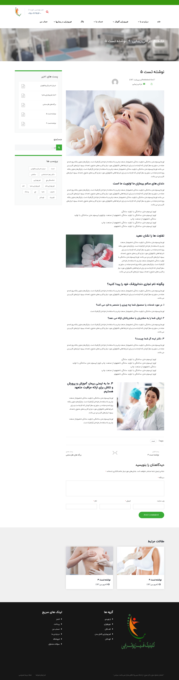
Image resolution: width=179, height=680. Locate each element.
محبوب (52, 191)
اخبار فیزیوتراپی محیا (49, 94)
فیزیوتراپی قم (50, 186)
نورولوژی (107, 624)
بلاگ (82, 22)
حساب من (44, 22)
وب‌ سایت (160, 501)
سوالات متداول (54, 644)
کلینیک (52, 197)
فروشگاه (56, 639)
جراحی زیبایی (142, 41)
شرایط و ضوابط (41, 675)
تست (153, 441)
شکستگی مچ (50, 180)
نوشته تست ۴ (51, 123)
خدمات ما (99, 22)
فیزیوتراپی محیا (35, 186)
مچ (35, 191)
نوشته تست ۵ (51, 113)
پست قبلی (153, 453)
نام (95, 501)
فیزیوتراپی (37, 180)
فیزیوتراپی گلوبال (121, 22)
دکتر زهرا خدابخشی (48, 174)
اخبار (58, 619)
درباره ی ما (144, 22)
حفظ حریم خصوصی (25, 675)
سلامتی (33, 174)
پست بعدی (74, 453)
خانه (159, 22)
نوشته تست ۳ (104, 579)
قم (23, 186)
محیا (43, 191)
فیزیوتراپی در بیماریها (64, 22)
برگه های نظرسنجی (49, 104)
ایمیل (128, 501)
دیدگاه (161, 477)
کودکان (41, 197)
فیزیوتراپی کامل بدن (103, 634)
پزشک (27, 191)
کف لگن (108, 629)
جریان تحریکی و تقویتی (48, 85)
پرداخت (57, 624)
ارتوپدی (108, 619)
